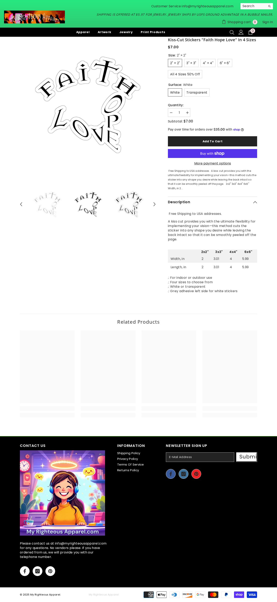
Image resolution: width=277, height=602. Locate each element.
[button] (21, 204)
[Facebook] (25, 571)
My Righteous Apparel (45, 595)
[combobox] (253, 6)
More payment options (212, 163)
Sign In (267, 22)
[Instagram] (37, 571)
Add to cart (213, 141)
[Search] (256, 6)
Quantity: (176, 105)
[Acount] (241, 32)
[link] (47, 408)
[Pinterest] (50, 571)
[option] (88, 105)
